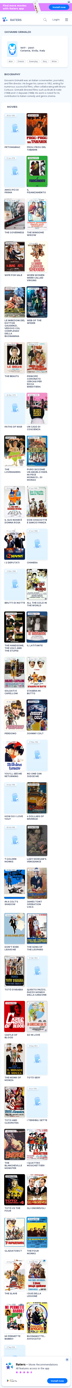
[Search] (45, 19)
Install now (59, 7)
